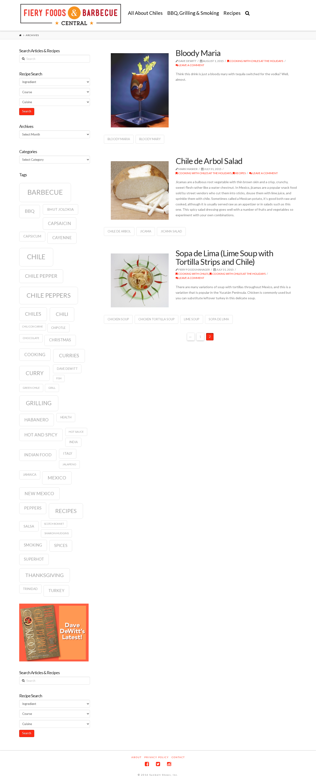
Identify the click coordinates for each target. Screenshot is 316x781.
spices (60, 545)
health (65, 417)
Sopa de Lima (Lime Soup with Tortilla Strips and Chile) (224, 257)
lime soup (191, 319)
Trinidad (30, 589)
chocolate (31, 338)
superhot (34, 559)
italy (67, 453)
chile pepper (41, 276)
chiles (33, 314)
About (136, 757)
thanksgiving (44, 575)
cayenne (62, 237)
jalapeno (69, 464)
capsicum (32, 236)
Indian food (38, 454)
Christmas (60, 340)
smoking (33, 545)
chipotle (58, 328)
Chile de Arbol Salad (209, 161)
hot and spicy (40, 434)
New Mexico (39, 493)
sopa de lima (219, 319)
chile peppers (49, 295)
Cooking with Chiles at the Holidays (256, 61)
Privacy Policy (156, 757)
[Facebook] (147, 764)
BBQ (29, 211)
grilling (39, 403)
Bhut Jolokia (60, 209)
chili (62, 314)
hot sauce (76, 431)
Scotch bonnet (54, 523)
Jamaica (29, 474)
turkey (56, 590)
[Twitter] (158, 764)
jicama (145, 231)
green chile (31, 387)
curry (34, 373)
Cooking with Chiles (193, 273)
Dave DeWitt (67, 368)
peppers (32, 508)
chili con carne (32, 326)
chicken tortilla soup (156, 319)
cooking (34, 354)
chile (36, 257)
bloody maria (119, 139)
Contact (178, 757)
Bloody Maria (198, 53)
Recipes (240, 173)
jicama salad (171, 231)
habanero (36, 419)
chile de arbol (119, 231)
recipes (66, 511)
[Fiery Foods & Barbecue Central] (70, 14)
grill (52, 387)
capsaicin (59, 223)
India (73, 442)
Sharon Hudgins (56, 533)
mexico (57, 477)
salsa (29, 526)
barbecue (45, 192)
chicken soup (118, 319)
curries (69, 355)
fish (59, 378)
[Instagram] (169, 764)
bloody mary (150, 139)
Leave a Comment (191, 65)
